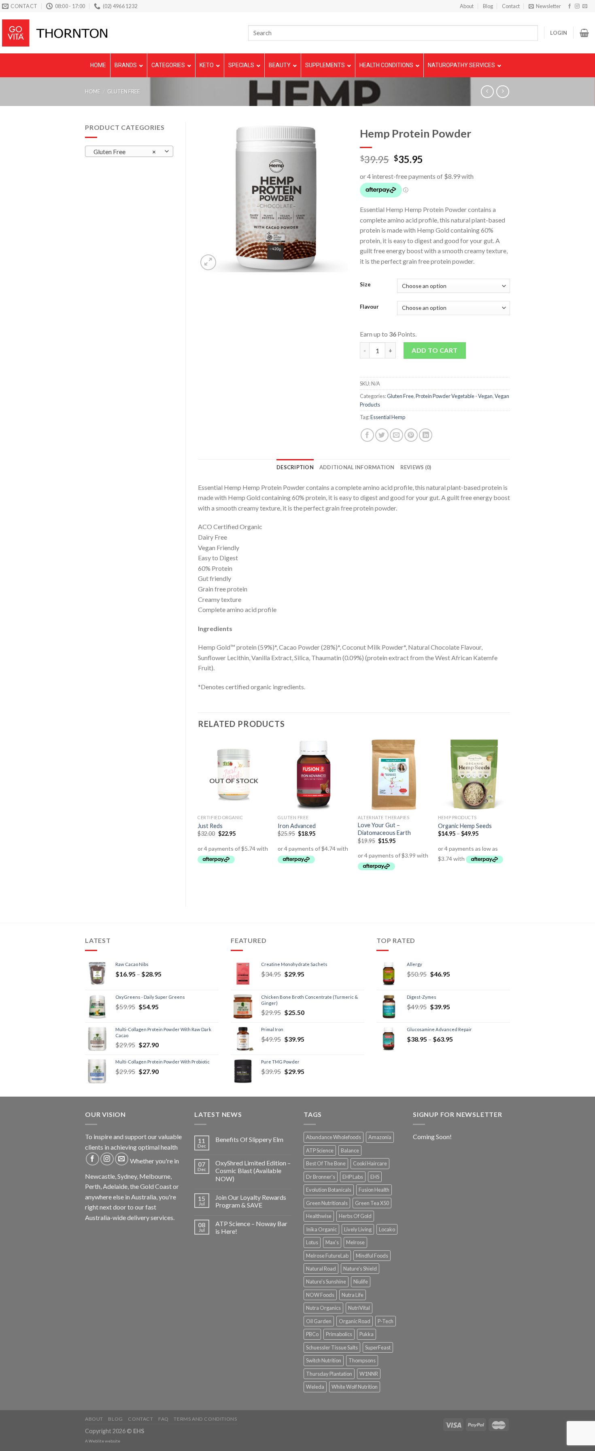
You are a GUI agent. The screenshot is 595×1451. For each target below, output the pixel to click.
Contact (511, 6)
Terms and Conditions (205, 1419)
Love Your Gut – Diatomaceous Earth (384, 829)
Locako (387, 1229)
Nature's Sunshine (326, 1281)
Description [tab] (295, 467)
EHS (374, 1177)
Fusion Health (374, 1189)
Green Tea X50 (372, 1203)
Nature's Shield (360, 1268)
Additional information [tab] (357, 467)
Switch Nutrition (323, 1360)
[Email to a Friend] (396, 435)
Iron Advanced (297, 825)
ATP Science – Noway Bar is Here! (251, 1227)
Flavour (369, 307)
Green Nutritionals (327, 1203)
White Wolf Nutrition (355, 1386)
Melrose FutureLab (327, 1255)
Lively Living (358, 1229)
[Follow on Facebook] (569, 6)
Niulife (360, 1281)
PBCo (312, 1334)
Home (92, 91)
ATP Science (320, 1150)
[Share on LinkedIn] (425, 435)
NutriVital (359, 1308)
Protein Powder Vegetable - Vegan (454, 396)
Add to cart (434, 350)
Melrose (355, 1242)
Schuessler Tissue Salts (332, 1347)
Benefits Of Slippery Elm (249, 1139)
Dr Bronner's (320, 1177)
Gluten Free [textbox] (125, 151)
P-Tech (385, 1321)
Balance (350, 1150)
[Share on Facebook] (367, 435)
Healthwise (319, 1216)
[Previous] (198, 816)
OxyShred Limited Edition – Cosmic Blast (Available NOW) (253, 1170)
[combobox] (129, 151)
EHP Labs (352, 1177)
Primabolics (339, 1334)
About (467, 6)
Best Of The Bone (326, 1163)
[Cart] (584, 33)
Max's (332, 1242)
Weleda (315, 1386)
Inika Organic (321, 1229)
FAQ (163, 1419)
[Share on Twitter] (382, 435)
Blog (488, 6)
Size (365, 285)
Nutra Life (352, 1295)
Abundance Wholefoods (333, 1137)
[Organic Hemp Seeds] (474, 775)
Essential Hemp (387, 417)
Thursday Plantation (329, 1374)
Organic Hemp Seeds (465, 825)
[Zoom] (208, 262)
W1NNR (368, 1374)
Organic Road (354, 1321)
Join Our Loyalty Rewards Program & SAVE (250, 1201)
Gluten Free (123, 91)
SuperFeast (378, 1347)
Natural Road (321, 1268)
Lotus (312, 1242)
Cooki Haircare (370, 1163)
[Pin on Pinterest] (411, 435)
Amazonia (379, 1137)
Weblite (96, 1440)
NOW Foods (320, 1295)
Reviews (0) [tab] (415, 467)
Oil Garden (319, 1321)
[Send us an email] (584, 6)
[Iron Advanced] (314, 775)
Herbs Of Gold (355, 1216)
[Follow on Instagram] (577, 6)
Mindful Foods (372, 1255)
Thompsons (362, 1360)
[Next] (510, 816)
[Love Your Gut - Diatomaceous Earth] (394, 775)
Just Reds (210, 825)
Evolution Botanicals (328, 1189)
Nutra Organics (323, 1308)
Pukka (366, 1334)
